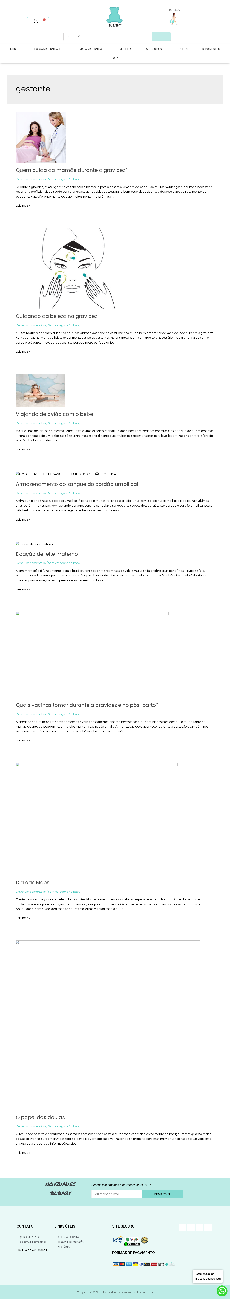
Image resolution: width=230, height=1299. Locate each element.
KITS (13, 49)
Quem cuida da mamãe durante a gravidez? (72, 170)
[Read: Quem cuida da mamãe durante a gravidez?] (41, 137)
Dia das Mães (32, 882)
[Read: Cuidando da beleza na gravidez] (68, 268)
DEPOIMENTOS (211, 49)
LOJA (115, 58)
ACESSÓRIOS (154, 49)
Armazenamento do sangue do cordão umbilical (77, 484)
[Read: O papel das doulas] (108, 1025)
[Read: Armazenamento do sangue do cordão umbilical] (67, 474)
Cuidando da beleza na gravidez (56, 316)
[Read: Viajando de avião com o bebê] (40, 390)
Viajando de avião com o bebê (54, 414)
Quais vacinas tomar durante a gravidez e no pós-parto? (87, 705)
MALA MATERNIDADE (92, 49)
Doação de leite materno (47, 554)
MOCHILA (125, 49)
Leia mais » (23, 205)
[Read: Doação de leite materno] (35, 544)
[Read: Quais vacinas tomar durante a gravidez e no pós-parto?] (92, 654)
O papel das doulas (40, 1117)
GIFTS (184, 49)
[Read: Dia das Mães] (97, 818)
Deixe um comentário (31, 179)
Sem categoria (58, 179)
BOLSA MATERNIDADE (47, 49)
